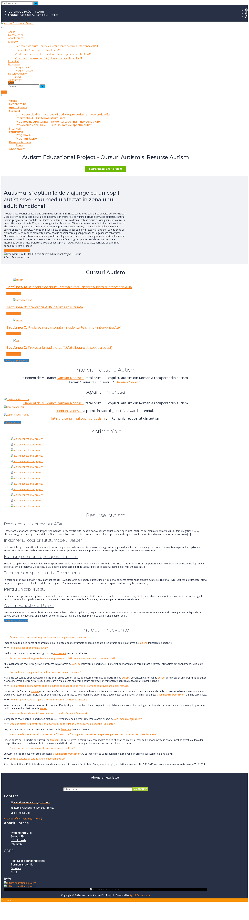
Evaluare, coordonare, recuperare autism (41, 556)
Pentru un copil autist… (24, 589)
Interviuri (13, 61)
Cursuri (12, 41)
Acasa (11, 31)
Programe (14, 64)
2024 (77, 895)
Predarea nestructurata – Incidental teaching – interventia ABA (52, 54)
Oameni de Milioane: (40, 403)
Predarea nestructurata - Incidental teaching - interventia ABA (63, 327)
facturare (66, 729)
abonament (59, 653)
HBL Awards (18, 840)
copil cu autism (93, 418)
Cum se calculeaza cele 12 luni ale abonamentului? (37, 758)
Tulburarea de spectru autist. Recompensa (42, 572)
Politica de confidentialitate (28, 861)
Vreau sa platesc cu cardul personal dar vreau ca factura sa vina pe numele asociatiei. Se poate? (62, 723)
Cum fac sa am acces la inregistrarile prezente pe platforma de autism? (49, 637)
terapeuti (55, 740)
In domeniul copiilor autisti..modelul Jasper (43, 540)
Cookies (16, 868)
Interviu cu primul (66, 418)
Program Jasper (24, 70)
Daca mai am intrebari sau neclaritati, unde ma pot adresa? (42, 748)
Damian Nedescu (70, 377)
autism (143, 642)
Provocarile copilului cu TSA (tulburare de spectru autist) (47, 58)
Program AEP (23, 67)
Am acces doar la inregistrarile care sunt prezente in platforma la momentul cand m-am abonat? (62, 658)
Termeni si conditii (22, 864)
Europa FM (18, 836)
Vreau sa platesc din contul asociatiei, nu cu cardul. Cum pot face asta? (48, 713)
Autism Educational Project (29, 605)
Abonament (15, 79)
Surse (18, 76)
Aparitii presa (15, 38)
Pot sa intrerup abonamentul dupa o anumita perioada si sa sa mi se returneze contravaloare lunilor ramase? (69, 685)
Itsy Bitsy (16, 844)
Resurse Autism (17, 73)
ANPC (14, 872)
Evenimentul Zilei (21, 833)
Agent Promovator (140, 895)
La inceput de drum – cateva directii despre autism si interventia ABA (56, 46)
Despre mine (16, 35)
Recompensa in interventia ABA (33, 523)
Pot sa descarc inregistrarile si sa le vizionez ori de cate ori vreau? (45, 672)
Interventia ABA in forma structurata (36, 50)
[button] (105, 637)
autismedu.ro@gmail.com (26, 11)
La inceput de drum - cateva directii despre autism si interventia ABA (69, 287)
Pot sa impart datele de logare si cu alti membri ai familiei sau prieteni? (48, 699)
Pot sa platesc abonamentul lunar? (29, 647)
